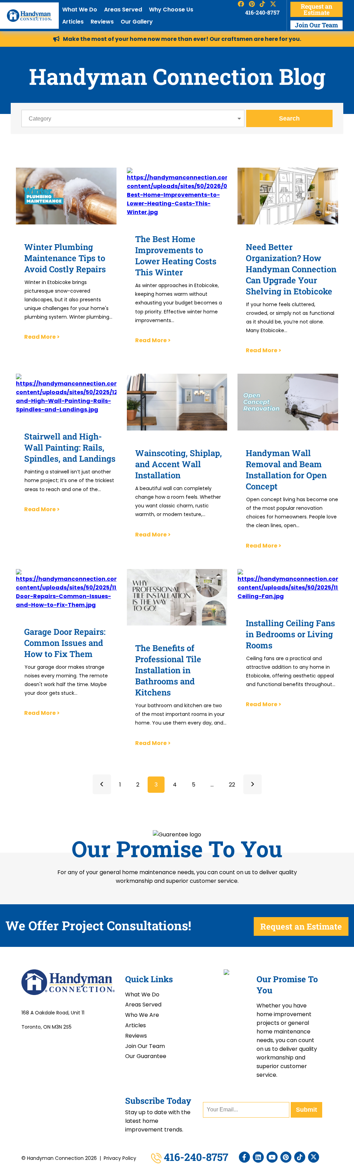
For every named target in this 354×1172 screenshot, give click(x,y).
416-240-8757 (262, 12)
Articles (73, 22)
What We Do (79, 10)
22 (232, 785)
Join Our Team (316, 25)
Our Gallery (137, 22)
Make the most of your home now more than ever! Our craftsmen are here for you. (182, 39)
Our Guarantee (145, 1056)
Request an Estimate (316, 9)
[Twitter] (313, 1157)
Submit (306, 1109)
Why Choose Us (171, 10)
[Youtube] (272, 1157)
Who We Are (142, 1015)
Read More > (42, 337)
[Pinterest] (285, 1157)
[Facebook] (244, 1157)
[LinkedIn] (258, 1157)
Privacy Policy (120, 1158)
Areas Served (123, 10)
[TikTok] (299, 1157)
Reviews (102, 22)
